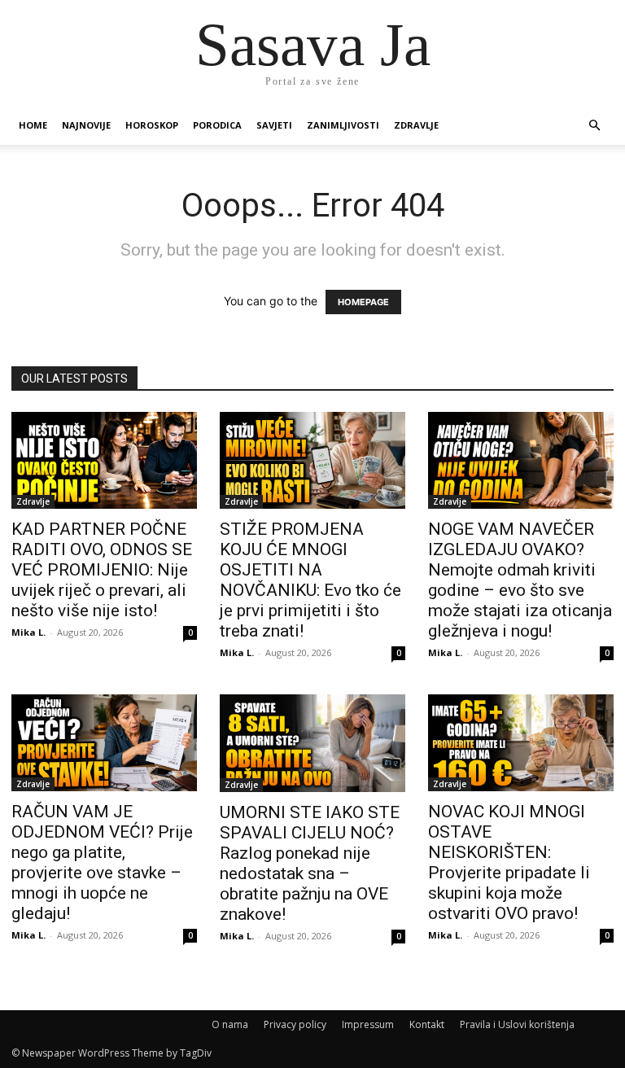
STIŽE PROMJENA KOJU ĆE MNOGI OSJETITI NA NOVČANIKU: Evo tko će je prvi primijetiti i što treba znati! (310, 580)
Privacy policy (295, 1024)
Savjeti (274, 125)
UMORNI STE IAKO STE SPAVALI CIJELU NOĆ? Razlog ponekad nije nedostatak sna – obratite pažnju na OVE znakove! (310, 863)
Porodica (217, 125)
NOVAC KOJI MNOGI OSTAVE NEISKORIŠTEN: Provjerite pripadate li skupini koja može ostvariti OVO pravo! (509, 862)
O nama (230, 1024)
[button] (594, 126)
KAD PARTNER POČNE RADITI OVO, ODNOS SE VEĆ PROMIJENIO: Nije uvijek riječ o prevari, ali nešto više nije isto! (101, 569)
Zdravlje (416, 125)
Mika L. (28, 632)
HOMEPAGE (363, 302)
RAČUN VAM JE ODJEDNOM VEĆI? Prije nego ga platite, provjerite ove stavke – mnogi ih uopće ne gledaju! (102, 862)
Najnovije (86, 125)
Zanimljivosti (343, 125)
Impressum (368, 1024)
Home (33, 125)
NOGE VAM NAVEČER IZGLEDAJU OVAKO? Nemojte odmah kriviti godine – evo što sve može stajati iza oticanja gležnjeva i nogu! (520, 580)
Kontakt (426, 1024)
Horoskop (151, 125)
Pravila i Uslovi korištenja (517, 1024)
